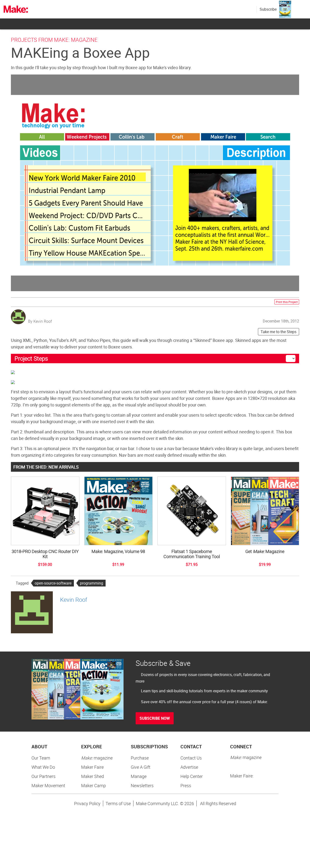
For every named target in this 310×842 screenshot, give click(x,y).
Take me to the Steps (278, 331)
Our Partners (43, 776)
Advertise (189, 767)
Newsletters (142, 785)
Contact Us (191, 758)
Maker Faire (92, 767)
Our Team (40, 758)
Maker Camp (93, 785)
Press (185, 785)
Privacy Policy (87, 803)
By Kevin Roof (40, 321)
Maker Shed (92, 776)
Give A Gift (140, 767)
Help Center (191, 776)
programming (91, 583)
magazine (97, 758)
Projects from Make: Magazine (54, 39)
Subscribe (268, 9)
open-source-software (53, 583)
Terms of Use (118, 803)
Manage (139, 776)
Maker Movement (48, 785)
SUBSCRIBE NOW (155, 718)
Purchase (140, 758)
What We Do (43, 767)
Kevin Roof (73, 599)
